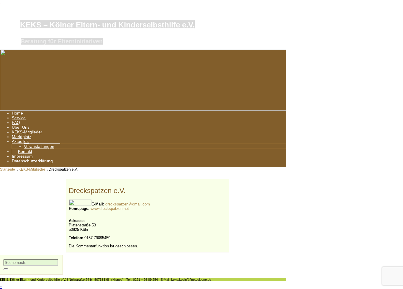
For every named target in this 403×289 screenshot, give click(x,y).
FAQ (16, 122)
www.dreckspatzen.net (110, 208)
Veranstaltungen (39, 146)
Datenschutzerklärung (32, 161)
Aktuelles (20, 141)
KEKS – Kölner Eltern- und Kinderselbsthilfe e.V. (107, 24)
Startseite (7, 169)
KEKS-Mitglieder (27, 132)
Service (19, 117)
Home (17, 113)
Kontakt (25, 151)
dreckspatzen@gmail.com (127, 204)
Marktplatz (21, 136)
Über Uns (21, 127)
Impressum (22, 156)
